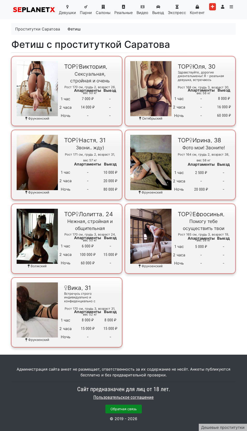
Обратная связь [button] (123, 409)
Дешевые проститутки (223, 427)
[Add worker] (212, 6)
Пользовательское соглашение (123, 397)
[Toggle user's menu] (222, 7)
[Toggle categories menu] (231, 7)
